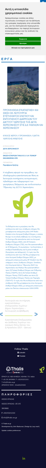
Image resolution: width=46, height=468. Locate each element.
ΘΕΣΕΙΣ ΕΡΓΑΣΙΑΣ (8, 399)
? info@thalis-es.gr (8, 382)
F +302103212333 (22, 379)
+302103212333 (9, 413)
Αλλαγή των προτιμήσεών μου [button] (23, 48)
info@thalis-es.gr (10, 417)
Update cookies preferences (11, 430)
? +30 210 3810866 (8, 379)
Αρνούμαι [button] (23, 43)
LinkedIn (22, 352)
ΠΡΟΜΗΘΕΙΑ (25, 135)
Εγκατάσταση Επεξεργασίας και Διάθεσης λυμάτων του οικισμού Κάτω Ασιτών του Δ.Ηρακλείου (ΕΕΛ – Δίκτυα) (18, 323)
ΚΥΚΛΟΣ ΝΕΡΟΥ (10, 135)
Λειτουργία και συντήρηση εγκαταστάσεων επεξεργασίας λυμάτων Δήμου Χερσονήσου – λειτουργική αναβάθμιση (17, 305)
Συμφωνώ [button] (23, 39)
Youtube (22, 356)
